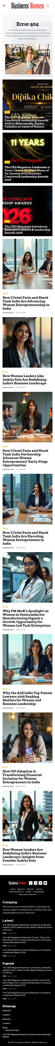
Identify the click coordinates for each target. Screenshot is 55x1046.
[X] (40, 883)
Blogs (5, 293)
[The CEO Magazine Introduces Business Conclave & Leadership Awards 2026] (27, 211)
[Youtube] (45, 883)
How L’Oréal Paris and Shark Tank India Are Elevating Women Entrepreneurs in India (25, 538)
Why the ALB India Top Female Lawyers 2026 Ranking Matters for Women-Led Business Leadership (27, 698)
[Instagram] (35, 883)
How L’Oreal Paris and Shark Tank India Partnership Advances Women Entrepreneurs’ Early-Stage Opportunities (25, 457)
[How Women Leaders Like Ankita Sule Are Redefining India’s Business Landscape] (27, 342)
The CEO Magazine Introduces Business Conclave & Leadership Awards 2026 (26, 951)
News (7, 112)
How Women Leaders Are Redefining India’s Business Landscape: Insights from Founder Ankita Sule (25, 855)
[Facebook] (30, 883)
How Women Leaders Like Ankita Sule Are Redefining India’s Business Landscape (24, 379)
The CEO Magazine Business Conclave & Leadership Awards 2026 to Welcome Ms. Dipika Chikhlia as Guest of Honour (27, 927)
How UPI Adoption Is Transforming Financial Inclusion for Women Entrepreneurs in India (22, 776)
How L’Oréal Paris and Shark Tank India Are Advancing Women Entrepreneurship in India (26, 303)
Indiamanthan (8, 313)
